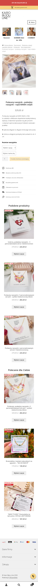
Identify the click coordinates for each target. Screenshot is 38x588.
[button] (33, 57)
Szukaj (19, 585)
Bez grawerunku (26, 47)
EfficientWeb (13, 578)
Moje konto (6, 585)
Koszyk (29, 583)
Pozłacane (17, 47)
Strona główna (8, 45)
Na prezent (17, 45)
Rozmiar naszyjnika (9, 142)
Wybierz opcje (19, 254)
